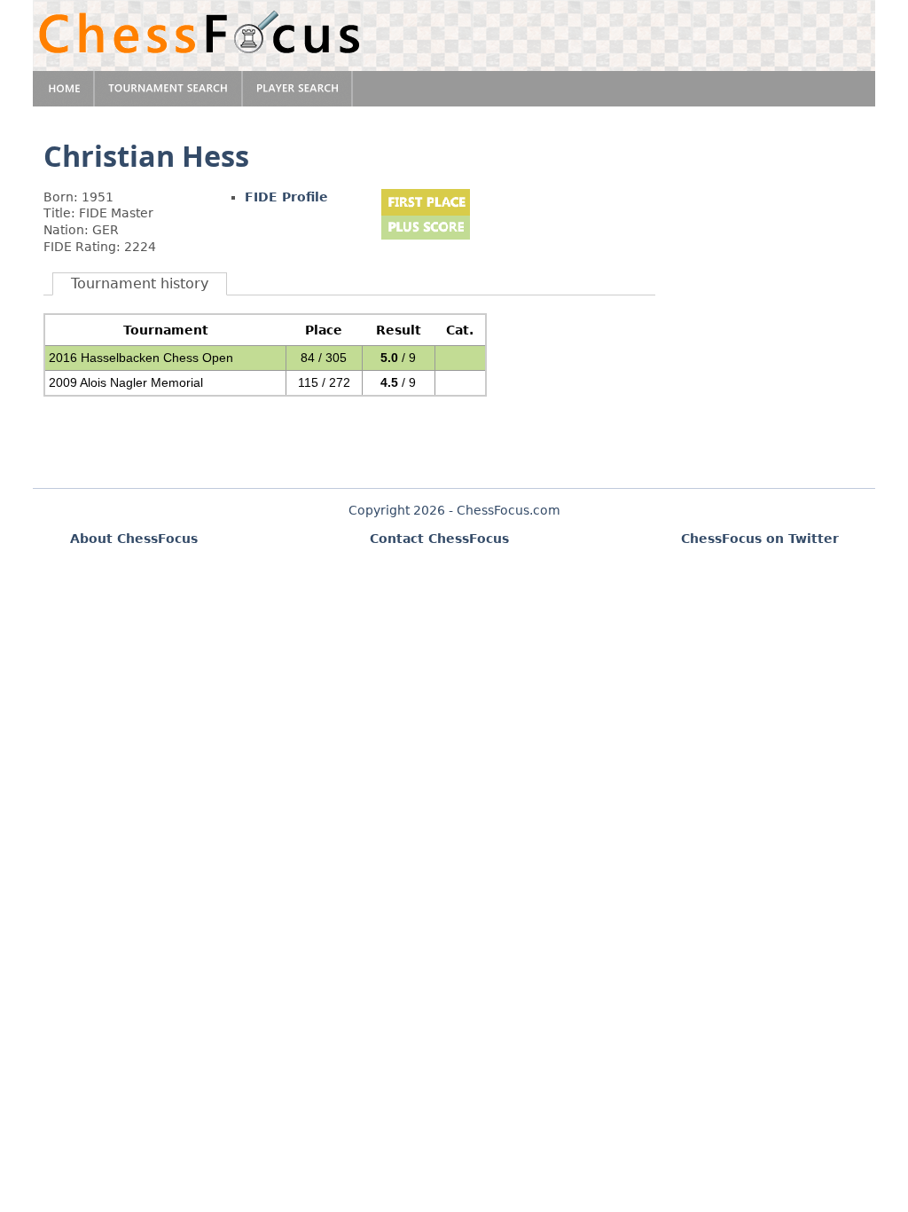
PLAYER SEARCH (298, 88)
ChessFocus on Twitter (760, 538)
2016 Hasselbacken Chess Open (141, 357)
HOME (64, 88)
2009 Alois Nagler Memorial (126, 382)
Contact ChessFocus (439, 538)
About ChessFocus (134, 538)
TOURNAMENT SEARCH (169, 88)
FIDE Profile (286, 197)
